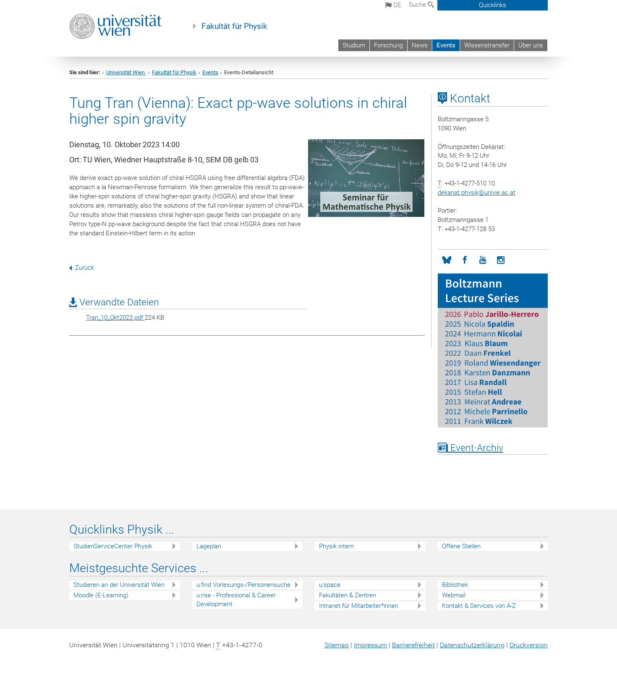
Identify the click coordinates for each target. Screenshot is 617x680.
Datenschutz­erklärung (472, 645)
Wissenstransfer (487, 45)
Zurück (84, 267)
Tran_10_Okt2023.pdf (115, 317)
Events (446, 45)
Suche (418, 4)
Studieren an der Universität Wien (119, 585)
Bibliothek (455, 585)
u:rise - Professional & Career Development (236, 599)
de (396, 5)
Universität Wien (126, 72)
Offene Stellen (461, 546)
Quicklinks (492, 5)
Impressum (370, 645)
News (420, 45)
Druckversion (529, 645)
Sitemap (336, 645)
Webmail (453, 595)
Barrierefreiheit (413, 645)
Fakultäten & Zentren (347, 595)
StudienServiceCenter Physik (112, 546)
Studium (353, 45)
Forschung (388, 45)
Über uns (530, 45)
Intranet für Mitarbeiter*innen (358, 606)
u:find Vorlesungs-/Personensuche (243, 585)
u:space (329, 585)
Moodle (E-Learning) (100, 595)
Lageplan (208, 546)
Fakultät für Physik (234, 26)
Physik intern (336, 546)
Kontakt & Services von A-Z (479, 606)
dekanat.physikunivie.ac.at (476, 192)
